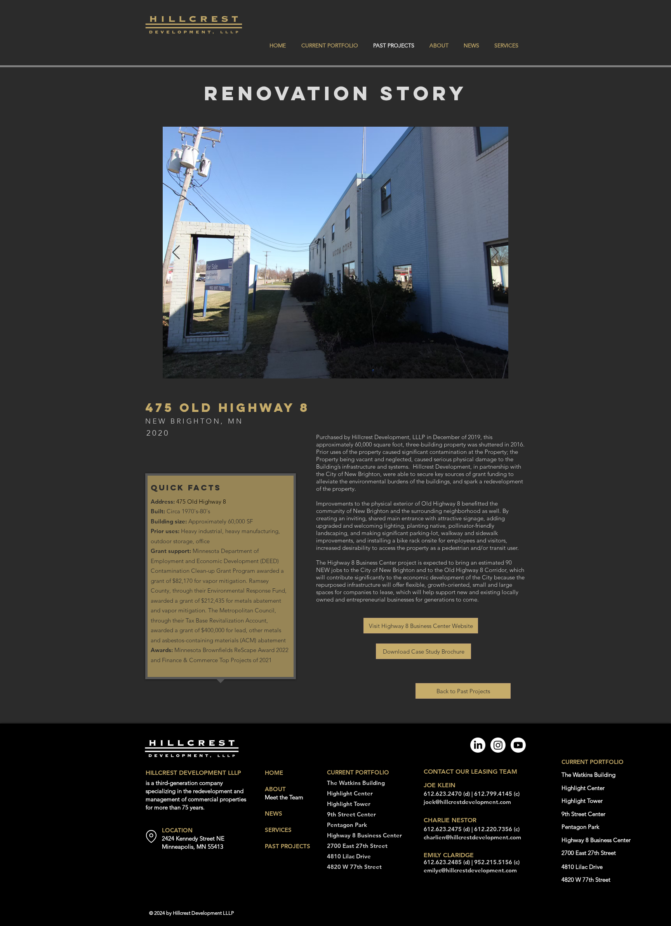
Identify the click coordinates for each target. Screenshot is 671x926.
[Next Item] (494, 252)
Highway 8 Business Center (364, 835)
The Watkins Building (356, 782)
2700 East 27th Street (357, 845)
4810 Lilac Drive (349, 856)
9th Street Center (351, 814)
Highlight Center (350, 793)
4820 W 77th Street (354, 866)
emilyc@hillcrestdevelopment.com (470, 870)
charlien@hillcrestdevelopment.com (472, 837)
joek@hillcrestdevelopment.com (467, 802)
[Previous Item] (176, 252)
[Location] (151, 836)
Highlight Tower (348, 803)
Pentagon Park (347, 824)
